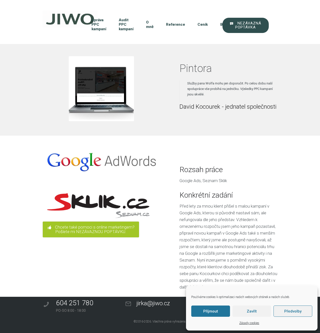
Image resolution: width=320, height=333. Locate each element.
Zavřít (252, 311)
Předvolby (293, 311)
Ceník (203, 24)
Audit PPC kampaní (126, 24)
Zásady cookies (249, 323)
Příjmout (210, 311)
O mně (150, 24)
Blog (224, 24)
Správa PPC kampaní (99, 24)
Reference (175, 24)
